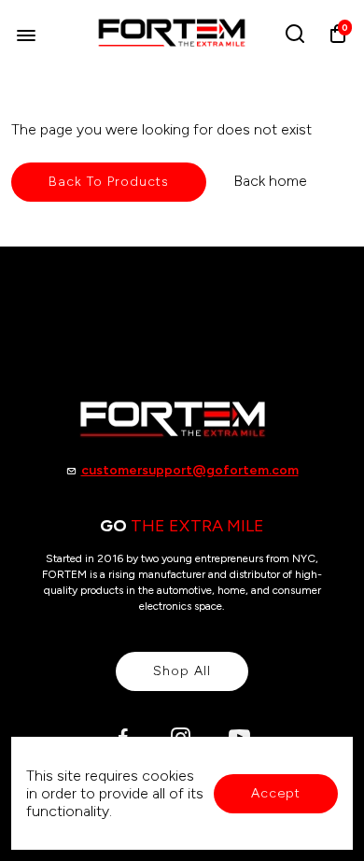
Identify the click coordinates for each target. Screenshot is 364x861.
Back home (270, 181)
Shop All (182, 671)
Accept (276, 793)
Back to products (109, 182)
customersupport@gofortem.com (190, 470)
